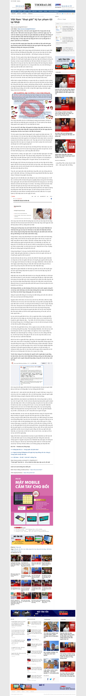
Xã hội (29, 11)
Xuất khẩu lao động (16, 551)
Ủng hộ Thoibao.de (35, 639)
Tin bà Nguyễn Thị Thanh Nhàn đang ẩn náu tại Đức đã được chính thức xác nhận (34, 623)
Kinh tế (24, 11)
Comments (66, 23)
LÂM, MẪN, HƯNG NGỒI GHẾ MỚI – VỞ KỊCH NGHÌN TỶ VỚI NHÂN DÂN (51, 671)
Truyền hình (47, 619)
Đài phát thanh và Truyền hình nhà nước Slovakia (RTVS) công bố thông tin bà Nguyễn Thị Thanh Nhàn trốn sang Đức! (34, 632)
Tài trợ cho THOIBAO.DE (53, 11)
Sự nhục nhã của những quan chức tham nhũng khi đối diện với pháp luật (65, 135)
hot (24, 549)
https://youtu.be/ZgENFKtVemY (26, 29)
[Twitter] (51, 679)
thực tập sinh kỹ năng (40, 549)
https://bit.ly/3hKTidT (29, 472)
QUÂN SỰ (32, 691)
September (18, 16)
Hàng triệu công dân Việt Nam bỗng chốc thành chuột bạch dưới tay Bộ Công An (65, 156)
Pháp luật (34, 11)
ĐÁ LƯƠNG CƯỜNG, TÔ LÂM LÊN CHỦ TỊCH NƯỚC (51, 654)
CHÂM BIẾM (58, 72)
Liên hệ (45, 11)
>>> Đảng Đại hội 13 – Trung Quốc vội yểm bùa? (25, 449)
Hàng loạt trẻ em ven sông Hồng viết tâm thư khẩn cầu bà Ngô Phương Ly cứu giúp (34, 661)
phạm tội (31, 549)
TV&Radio (40, 11)
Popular (61, 23)
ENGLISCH (13, 13)
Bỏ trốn (21, 549)
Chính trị (20, 11)
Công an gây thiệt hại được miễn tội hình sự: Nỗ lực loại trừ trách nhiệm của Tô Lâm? (34, 677)
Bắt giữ (16, 549)
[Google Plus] (54, 679)
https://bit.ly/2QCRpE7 (36, 469)
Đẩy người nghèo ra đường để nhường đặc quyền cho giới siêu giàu (36, 645)
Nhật (27, 549)
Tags (70, 23)
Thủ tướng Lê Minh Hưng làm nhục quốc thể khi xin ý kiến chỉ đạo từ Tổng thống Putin (64, 113)
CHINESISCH (30, 13)
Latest (57, 23)
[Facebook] (48, 679)
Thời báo (14, 694)
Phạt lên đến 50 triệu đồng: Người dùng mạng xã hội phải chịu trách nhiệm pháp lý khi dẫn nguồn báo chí (65, 91)
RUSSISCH (24, 13)
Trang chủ (14, 11)
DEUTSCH (19, 13)
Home (12, 16)
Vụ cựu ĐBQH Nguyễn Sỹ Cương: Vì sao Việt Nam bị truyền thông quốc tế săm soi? (18, 642)
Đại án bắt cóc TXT (67, 6)
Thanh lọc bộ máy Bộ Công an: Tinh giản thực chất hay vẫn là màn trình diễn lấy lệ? (34, 653)
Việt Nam (48, 549)
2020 (14, 16)
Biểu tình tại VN (20, 6)
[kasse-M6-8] (32, 533)
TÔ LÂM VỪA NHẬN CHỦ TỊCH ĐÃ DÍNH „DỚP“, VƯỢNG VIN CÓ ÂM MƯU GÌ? (51, 635)
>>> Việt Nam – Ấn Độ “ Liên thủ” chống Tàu (23, 457)
